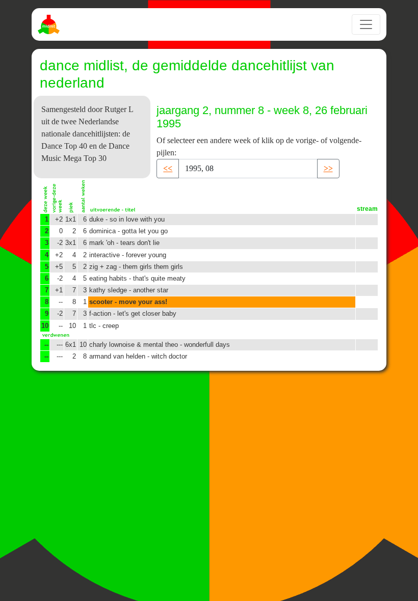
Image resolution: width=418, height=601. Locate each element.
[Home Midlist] (50, 24)
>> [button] (328, 168)
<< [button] (167, 168)
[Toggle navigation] (366, 24)
